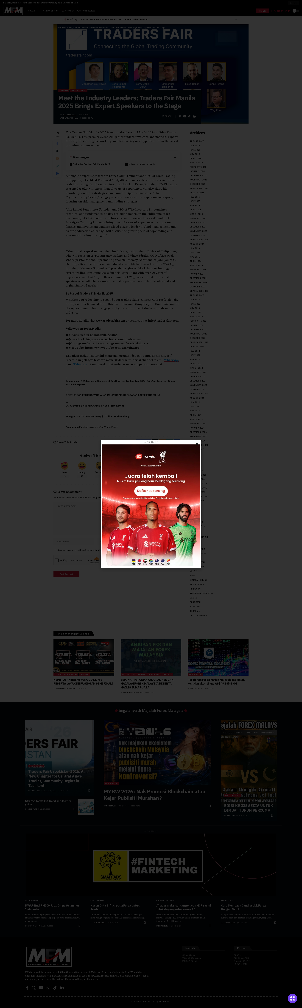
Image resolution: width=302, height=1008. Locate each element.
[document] (151, 504)
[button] (197, 444)
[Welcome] (292, 998)
